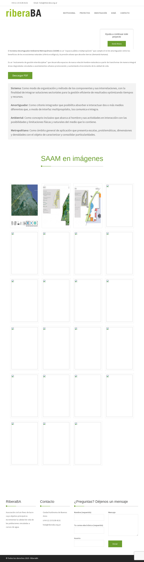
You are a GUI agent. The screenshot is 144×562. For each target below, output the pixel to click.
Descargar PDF (20, 75)
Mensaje (111, 512)
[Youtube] (124, 3)
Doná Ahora (117, 43)
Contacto (125, 13)
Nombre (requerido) (82, 512)
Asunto (77, 538)
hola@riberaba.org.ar (48, 3)
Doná (113, 13)
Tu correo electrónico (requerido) (88, 525)
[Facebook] (120, 3)
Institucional (69, 13)
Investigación (100, 13)
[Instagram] (129, 3)
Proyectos (85, 13)
